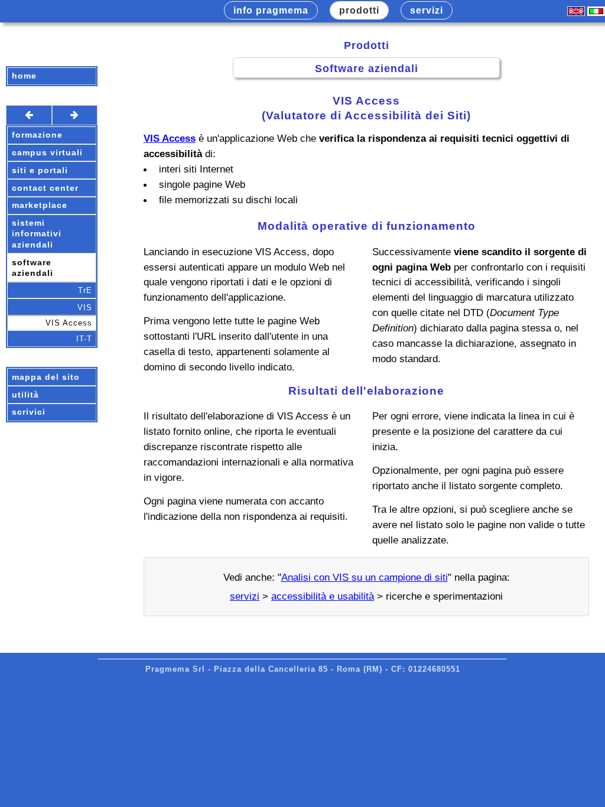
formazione (37, 135)
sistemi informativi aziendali (36, 234)
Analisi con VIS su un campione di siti (364, 577)
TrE (85, 290)
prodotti (359, 10)
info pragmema (270, 10)
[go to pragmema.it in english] (576, 13)
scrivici (28, 412)
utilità (25, 395)
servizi (244, 596)
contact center (45, 188)
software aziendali (32, 268)
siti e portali (40, 170)
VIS (84, 307)
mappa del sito (46, 377)
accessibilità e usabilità (322, 596)
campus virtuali (47, 152)
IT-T (84, 338)
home (24, 75)
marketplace (39, 205)
